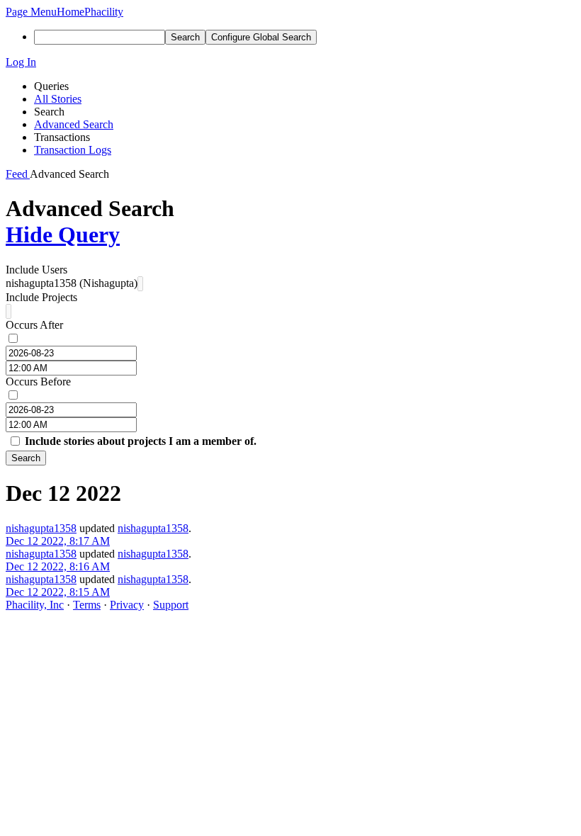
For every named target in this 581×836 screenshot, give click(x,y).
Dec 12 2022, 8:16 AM (58, 566)
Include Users (36, 270)
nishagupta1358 (41, 528)
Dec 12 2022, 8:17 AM (58, 541)
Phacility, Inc (35, 605)
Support (170, 605)
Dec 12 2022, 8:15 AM (58, 592)
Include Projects (41, 297)
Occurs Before (38, 381)
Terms (87, 605)
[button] (31, 12)
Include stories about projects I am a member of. (140, 441)
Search (25, 458)
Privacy (127, 605)
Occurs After (34, 325)
